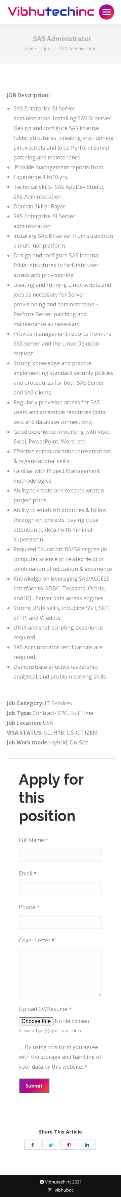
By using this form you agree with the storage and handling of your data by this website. (60, 1056)
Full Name (33, 840)
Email (28, 873)
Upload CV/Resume (45, 1009)
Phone (29, 907)
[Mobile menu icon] (106, 12)
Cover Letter (37, 940)
